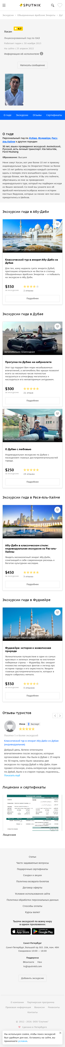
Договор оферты (32, 887)
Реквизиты (54, 1007)
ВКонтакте (28, 962)
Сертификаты (54, 115)
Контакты (33, 1012)
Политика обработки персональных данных (32, 899)
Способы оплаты (32, 906)
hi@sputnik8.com (32, 966)
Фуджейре (44, 138)
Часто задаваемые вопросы (32, 862)
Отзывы (37, 115)
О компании (17, 1002)
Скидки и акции (32, 875)
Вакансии (39, 1007)
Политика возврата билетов (32, 881)
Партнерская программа (40, 1002)
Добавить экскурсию (32, 978)
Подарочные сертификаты (32, 869)
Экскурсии (22, 115)
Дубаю (33, 138)
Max (40, 962)
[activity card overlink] (32, 278)
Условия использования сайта (32, 893)
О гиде (7, 115)
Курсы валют (32, 912)
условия (22, 1041)
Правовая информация (18, 1007)
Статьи (32, 856)
